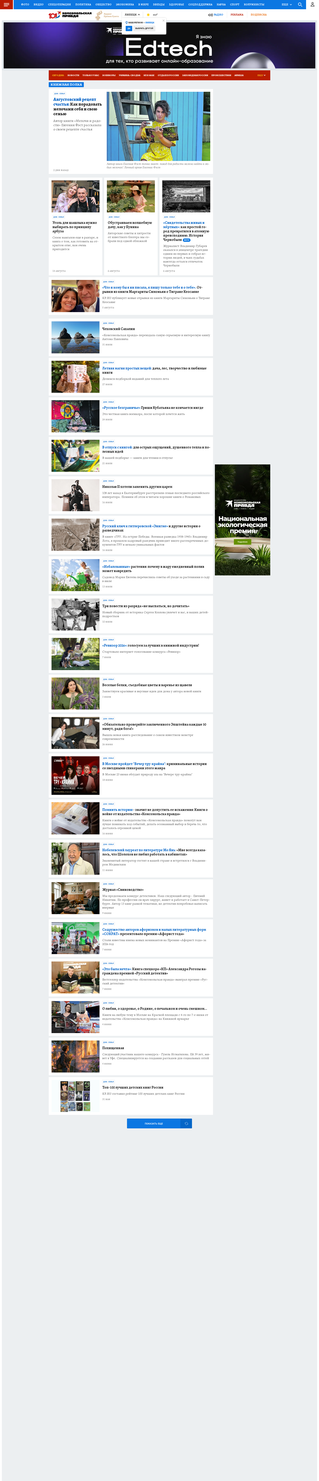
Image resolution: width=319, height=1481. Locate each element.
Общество (103, 4)
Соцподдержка (200, 4)
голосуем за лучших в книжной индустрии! (150, 645)
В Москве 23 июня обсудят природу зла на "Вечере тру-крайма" (147, 774)
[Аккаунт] (312, 4)
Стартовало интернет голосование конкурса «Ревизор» (141, 652)
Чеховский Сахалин (118, 329)
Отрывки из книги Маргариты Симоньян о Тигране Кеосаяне (152, 289)
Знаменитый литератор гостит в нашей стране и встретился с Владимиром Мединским (154, 862)
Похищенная (113, 1048)
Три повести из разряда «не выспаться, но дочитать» (145, 606)
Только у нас (91, 75)
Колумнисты (254, 4)
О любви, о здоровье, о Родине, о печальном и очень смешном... (154, 1008)
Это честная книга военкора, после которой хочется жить (143, 414)
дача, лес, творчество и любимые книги (154, 370)
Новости (73, 75)
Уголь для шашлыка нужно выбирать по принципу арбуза (74, 227)
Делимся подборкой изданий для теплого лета (135, 379)
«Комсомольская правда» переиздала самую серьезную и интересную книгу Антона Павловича (156, 337)
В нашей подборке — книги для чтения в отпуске (137, 458)
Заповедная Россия (195, 75)
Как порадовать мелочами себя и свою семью (77, 106)
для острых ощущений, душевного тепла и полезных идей (156, 449)
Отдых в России (168, 75)
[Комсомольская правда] (70, 15)
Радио (218, 14)
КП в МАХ (149, 75)
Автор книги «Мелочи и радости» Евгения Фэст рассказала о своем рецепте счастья (77, 125)
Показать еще (154, 1123)
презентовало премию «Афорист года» (154, 931)
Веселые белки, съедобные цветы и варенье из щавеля (147, 685)
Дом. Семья (59, 94)
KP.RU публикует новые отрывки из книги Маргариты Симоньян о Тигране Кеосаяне (156, 300)
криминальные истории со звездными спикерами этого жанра (154, 766)
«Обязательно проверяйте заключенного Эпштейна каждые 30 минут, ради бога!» (154, 726)
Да (129, 28)
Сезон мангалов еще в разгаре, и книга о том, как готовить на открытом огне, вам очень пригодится (75, 243)
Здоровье (176, 4)
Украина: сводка (129, 75)
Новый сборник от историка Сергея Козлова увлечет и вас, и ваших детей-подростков (155, 614)
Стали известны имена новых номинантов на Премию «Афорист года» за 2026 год (154, 942)
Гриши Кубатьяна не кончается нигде (152, 408)
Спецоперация (59, 4)
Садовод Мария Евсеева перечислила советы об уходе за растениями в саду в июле (156, 579)
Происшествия (221, 75)
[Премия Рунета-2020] (105, 14)
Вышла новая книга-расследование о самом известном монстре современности (147, 737)
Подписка (259, 14)
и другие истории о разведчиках (151, 528)
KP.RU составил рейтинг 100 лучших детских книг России (143, 1094)
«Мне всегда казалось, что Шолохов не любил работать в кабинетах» (154, 852)
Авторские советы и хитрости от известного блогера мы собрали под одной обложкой (129, 237)
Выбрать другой (144, 28)
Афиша (238, 75)
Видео (39, 4)
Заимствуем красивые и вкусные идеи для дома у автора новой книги (151, 691)
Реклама (237, 14)
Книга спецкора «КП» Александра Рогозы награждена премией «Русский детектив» (154, 971)
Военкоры (109, 75)
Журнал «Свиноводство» (123, 889)
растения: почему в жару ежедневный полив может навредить (153, 568)
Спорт (234, 4)
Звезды (159, 4)
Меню (6, 4)
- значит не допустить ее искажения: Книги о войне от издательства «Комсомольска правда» (155, 812)
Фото (25, 4)
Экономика (125, 4)
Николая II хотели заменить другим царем (137, 487)
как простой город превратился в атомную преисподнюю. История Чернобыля (186, 231)
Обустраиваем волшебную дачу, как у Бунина (130, 225)
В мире (143, 4)
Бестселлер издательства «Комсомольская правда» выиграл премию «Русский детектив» (155, 981)
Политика (83, 4)
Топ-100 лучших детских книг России (132, 1087)
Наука (221, 4)
